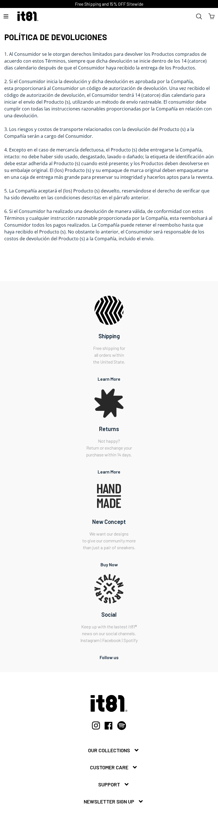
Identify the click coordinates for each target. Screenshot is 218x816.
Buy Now (109, 564)
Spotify (130, 640)
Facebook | (112, 640)
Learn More (109, 379)
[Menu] (6, 16)
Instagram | (91, 640)
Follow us (109, 657)
